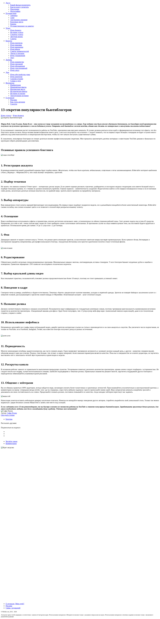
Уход (12, 58)
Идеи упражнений (17, 56)
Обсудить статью (8, 415)
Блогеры (9, 419)
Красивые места (16, 22)
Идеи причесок (16, 43)
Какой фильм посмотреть (20, 5)
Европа (13, 24)
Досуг (8, 3)
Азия (12, 18)
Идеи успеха (6, 116)
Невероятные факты (18, 87)
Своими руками (16, 79)
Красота (9, 41)
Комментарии (11, 444)
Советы (13, 39)
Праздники (14, 9)
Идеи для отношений (18, 68)
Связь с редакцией (13, 608)
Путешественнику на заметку (22, 26)
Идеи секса (14, 70)
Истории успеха (16, 32)
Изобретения (15, 85)
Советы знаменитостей (19, 51)
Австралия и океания (18, 20)
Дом (7, 72)
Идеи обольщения (17, 66)
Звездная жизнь (16, 37)
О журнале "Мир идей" (15, 604)
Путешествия (11, 13)
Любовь (9, 60)
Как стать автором (17, 102)
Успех (8, 28)
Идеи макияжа (16, 45)
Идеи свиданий (16, 64)
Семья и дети (15, 81)
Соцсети (13, 104)
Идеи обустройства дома (20, 75)
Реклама (13, 100)
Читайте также (11, 441)
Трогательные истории (19, 96)
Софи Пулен (12, 413)
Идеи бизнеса (15, 30)
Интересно (10, 83)
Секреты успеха (16, 34)
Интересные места (17, 89)
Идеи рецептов (16, 77)
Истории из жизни (17, 94)
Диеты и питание (17, 53)
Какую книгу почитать (19, 7)
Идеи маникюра (16, 47)
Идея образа (15, 49)
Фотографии (15, 11)
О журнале (10, 98)
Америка (13, 16)
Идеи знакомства (17, 62)
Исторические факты (18, 91)
